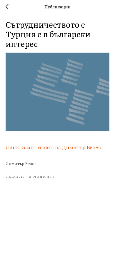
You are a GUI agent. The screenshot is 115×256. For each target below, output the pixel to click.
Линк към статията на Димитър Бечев (53, 147)
